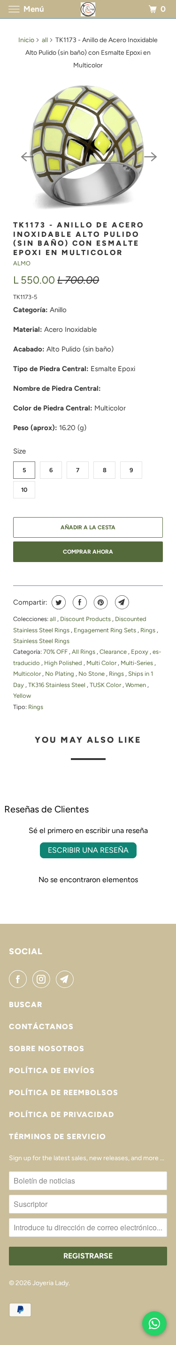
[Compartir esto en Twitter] (57, 602)
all (45, 40)
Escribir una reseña (88, 850)
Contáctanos (41, 1026)
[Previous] (26, 156)
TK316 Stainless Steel (57, 684)
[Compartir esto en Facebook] (78, 602)
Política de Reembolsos (63, 1092)
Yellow (22, 695)
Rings (148, 630)
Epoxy (140, 651)
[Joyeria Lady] (88, 9)
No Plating (60, 673)
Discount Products (86, 618)
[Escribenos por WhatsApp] (154, 1323)
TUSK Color (106, 684)
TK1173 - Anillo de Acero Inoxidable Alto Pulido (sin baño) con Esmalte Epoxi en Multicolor (78, 238)
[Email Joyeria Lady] (66, 979)
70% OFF (56, 651)
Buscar (25, 1004)
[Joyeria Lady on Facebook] (20, 979)
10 (24, 489)
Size (19, 451)
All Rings (84, 651)
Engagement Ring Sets (106, 630)
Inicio (26, 40)
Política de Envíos (52, 1070)
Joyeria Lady (50, 1283)
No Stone (92, 673)
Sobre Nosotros (46, 1048)
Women (136, 684)
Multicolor (27, 673)
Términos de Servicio (57, 1136)
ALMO (22, 263)
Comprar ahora (88, 551)
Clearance (113, 651)
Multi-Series (137, 662)
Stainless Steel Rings (41, 640)
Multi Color (102, 662)
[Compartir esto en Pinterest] (100, 602)
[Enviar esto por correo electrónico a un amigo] (121, 602)
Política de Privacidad (61, 1114)
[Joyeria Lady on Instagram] (43, 979)
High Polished (64, 662)
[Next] (149, 156)
